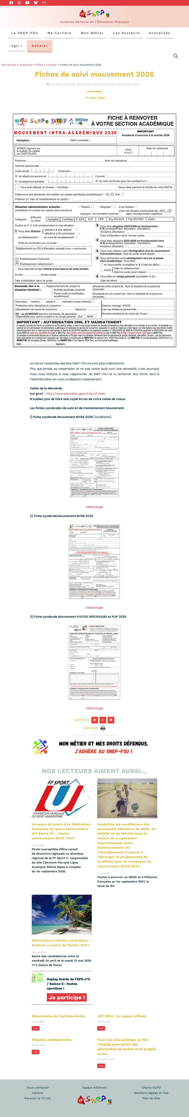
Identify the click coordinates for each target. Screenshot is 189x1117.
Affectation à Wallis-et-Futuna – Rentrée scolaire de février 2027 (61, 943)
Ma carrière (9, 64)
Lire (36, 1028)
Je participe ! (67, 997)
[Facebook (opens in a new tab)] (12, 3)
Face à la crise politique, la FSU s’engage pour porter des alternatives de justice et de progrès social (126, 1047)
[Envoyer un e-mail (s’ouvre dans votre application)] (44, 3)
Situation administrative (52, 1040)
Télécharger (94, 507)
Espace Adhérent (94, 1087)
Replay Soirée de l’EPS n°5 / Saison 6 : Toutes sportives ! (68, 983)
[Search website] (175, 56)
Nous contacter (38, 1087)
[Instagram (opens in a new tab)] (19, 3)
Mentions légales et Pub (151, 1093)
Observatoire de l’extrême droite (58, 1016)
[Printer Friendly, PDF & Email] (103, 728)
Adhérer (38, 1093)
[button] (94, 720)
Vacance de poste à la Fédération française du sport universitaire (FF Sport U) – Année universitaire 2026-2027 (61, 831)
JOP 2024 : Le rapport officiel (121, 1016)
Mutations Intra (128, 84)
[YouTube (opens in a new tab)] (27, 3)
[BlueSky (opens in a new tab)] (36, 3)
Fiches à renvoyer (46, 64)
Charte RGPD (151, 1087)
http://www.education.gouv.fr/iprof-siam (76, 394)
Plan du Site (151, 1098)
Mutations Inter (104, 84)
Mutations (26, 64)
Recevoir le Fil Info (37, 1098)
